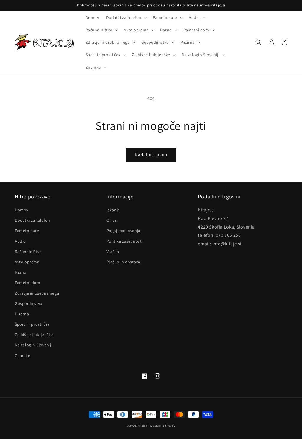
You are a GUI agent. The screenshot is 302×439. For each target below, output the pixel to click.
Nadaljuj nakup (151, 154)
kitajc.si (143, 425)
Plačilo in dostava (123, 262)
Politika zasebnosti (124, 241)
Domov (21, 210)
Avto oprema (27, 262)
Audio (20, 241)
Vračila (112, 251)
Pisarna (22, 313)
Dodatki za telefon (32, 220)
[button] (126, 17)
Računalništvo (28, 251)
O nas (111, 220)
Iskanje (113, 210)
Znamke (22, 355)
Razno (21, 272)
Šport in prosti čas (32, 324)
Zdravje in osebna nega (37, 293)
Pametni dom (27, 282)
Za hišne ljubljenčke (34, 334)
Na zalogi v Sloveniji (33, 344)
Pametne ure (27, 230)
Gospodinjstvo (28, 303)
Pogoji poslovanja (123, 230)
